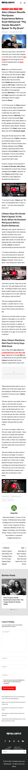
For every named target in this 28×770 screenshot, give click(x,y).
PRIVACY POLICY (18, 749)
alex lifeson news (16, 496)
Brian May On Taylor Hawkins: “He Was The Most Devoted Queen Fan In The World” (20, 556)
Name (4, 658)
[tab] (12, 609)
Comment (6, 632)
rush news (10, 500)
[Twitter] (9, 741)
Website (5, 675)
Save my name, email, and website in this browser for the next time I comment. (13, 681)
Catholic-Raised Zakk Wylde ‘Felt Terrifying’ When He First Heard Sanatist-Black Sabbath (7, 556)
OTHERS (16, 9)
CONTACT (8, 749)
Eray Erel (5, 32)
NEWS (11, 9)
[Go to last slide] (4, 593)
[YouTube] (22, 741)
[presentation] (14, 587)
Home (9, 747)
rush (4, 500)
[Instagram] (14, 741)
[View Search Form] (20, 2)
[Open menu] (24, 2)
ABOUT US (17, 747)
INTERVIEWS (5, 9)
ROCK (20, 9)
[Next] (24, 593)
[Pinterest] (18, 741)
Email (4, 667)
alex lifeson (6, 496)
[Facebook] (5, 741)
